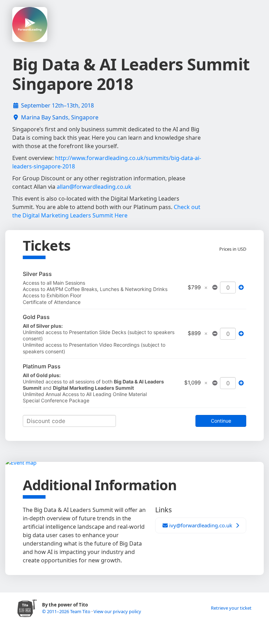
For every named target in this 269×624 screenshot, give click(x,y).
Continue (221, 421)
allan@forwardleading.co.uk (94, 186)
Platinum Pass (42, 366)
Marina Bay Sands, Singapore (59, 117)
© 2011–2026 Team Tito (66, 611)
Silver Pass (37, 273)
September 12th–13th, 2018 (57, 105)
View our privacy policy (117, 611)
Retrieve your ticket (231, 608)
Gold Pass (36, 316)
